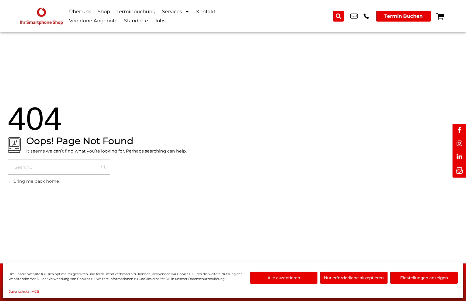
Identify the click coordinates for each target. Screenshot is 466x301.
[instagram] (459, 144)
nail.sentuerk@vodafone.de (354, 16)
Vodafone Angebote (93, 21)
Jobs (160, 21)
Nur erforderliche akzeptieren (354, 277)
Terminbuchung (136, 12)
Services (172, 12)
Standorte (136, 21)
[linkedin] (459, 157)
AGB (35, 291)
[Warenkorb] (440, 16)
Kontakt (205, 12)
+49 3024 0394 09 (366, 16)
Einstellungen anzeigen (424, 277)
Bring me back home (35, 181)
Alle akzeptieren (284, 277)
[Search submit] (338, 16)
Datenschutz (18, 291)
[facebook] (459, 130)
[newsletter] (459, 171)
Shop (104, 12)
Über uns (80, 12)
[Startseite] (41, 16)
